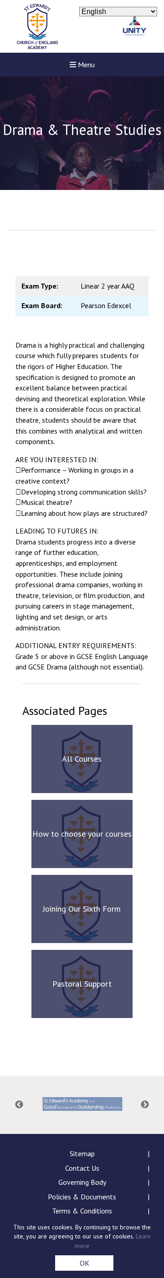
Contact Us (82, 1168)
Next (144, 1104)
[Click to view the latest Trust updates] (134, 26)
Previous (19, 1104)
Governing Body (82, 1182)
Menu (85, 64)
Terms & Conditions (82, 1210)
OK (84, 1263)
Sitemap (82, 1153)
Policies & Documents (82, 1196)
